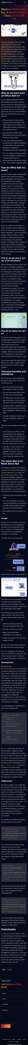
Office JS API (20, 276)
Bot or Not (14, 472)
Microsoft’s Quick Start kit (9, 669)
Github (8, 957)
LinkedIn (19, 1039)
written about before (11, 475)
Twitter (13, 1039)
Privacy (17, 1041)
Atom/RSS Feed (6, 1039)
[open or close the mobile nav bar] (24, 2)
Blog (10, 969)
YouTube (11, 1041)
